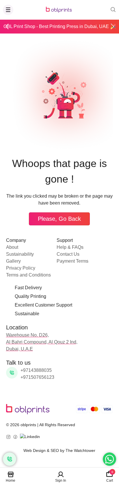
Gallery (13, 261)
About (12, 247)
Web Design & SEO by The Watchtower (59, 450)
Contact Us (68, 254)
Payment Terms (72, 261)
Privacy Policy (20, 268)
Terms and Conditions (28, 274)
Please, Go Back (59, 219)
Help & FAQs (70, 247)
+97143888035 (36, 370)
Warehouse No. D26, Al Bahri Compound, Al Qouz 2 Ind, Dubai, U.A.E (41, 342)
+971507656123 (37, 377)
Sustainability (20, 254)
